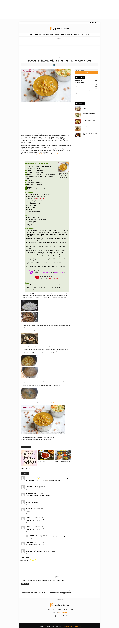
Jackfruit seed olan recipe (89, 126)
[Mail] (91, 23)
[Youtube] (95, 23)
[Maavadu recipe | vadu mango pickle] (78, 135)
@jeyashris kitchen (44, 272)
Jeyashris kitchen (53, 278)
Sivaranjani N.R (29, 517)
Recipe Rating (24, 560)
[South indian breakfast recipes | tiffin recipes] (63, 455)
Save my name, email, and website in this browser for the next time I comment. (44, 580)
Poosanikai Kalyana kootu (35, 154)
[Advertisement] (41, 9)
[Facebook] (86, 23)
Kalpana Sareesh (30, 542)
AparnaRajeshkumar (31, 477)
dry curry (54, 402)
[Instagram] (88, 23)
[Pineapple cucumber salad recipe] (78, 121)
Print (62, 173)
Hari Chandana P (30, 550)
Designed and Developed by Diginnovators (72, 626)
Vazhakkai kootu (58, 154)
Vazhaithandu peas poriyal (89, 113)
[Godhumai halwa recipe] (46, 455)
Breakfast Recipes (78, 34)
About (31, 34)
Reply (27, 482)
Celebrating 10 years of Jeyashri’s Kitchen (27, 467)
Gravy (48, 57)
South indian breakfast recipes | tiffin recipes (63, 462)
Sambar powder (39, 198)
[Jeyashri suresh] (54, 65)
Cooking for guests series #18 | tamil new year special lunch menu (60, 593)
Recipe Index (38, 34)
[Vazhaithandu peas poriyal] (78, 115)
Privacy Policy (82, 624)
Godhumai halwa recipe (44, 461)
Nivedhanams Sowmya (31, 493)
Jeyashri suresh (60, 64)
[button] (94, 34)
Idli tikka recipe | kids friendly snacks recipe (33, 592)
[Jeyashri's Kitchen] (59, 28)
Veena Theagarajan (31, 486)
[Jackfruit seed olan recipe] (78, 128)
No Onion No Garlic (48, 34)
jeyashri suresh (33, 535)
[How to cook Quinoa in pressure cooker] (78, 108)
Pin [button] (67, 173)
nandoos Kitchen (30, 501)
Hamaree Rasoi (29, 508)
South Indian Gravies (66, 34)
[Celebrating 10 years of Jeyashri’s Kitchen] (29, 458)
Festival (57, 34)
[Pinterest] (93, 23)
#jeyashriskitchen (59, 272)
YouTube (86, 34)
